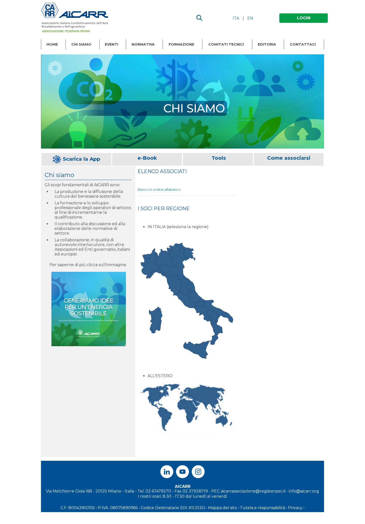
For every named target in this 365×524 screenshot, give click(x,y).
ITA (236, 18)
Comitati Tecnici (226, 44)
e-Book (147, 158)
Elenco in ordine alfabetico (159, 189)
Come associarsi (288, 158)
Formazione (181, 44)
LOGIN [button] (303, 18)
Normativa (143, 44)
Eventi (111, 44)
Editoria (267, 44)
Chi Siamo (81, 44)
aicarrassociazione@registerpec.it (253, 491)
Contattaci (303, 44)
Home (52, 44)
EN (250, 18)
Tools (219, 158)
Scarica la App (81, 159)
